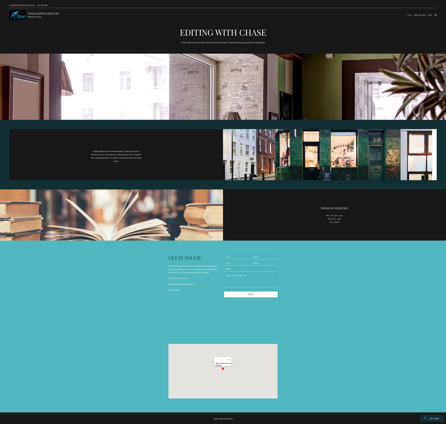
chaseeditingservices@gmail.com (22, 5)
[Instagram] (435, 15)
